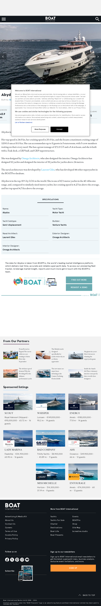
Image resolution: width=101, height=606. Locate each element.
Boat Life (54, 531)
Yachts (53, 517)
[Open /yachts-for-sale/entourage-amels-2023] (83, 472)
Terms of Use (11, 531)
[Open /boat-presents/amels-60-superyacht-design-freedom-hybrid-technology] (75, 373)
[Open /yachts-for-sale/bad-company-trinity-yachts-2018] (50, 438)
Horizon (41, 487)
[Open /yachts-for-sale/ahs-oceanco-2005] (83, 438)
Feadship (9, 454)
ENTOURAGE (77, 483)
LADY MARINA (13, 449)
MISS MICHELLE (47, 483)
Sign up (73, 568)
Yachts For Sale (57, 520)
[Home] (50, 19)
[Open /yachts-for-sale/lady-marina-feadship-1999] (18, 438)
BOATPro (76, 520)
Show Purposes (40, 129)
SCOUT (9, 413)
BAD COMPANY (46, 449)
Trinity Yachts (43, 454)
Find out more (79, 280)
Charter (54, 524)
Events (75, 517)
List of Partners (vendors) (23, 122)
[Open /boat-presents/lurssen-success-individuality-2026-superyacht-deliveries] (75, 355)
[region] (50, 110)
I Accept (59, 129)
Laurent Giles (48, 169)
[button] (3, 56)
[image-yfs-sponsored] (8, 409)
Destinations (56, 528)
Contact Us (10, 524)
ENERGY (75, 413)
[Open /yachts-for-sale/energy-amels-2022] (83, 402)
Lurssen (40, 417)
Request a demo (79, 287)
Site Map (76, 528)
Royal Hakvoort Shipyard (16, 417)
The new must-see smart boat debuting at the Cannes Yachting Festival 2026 (58, 374)
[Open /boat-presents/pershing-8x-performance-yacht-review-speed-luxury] (10, 373)
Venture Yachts (59, 225)
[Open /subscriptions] (23, 574)
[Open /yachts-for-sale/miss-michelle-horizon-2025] (50, 472)
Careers (8, 528)
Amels (72, 417)
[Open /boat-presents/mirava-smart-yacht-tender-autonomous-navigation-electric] (43, 373)
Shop (74, 524)
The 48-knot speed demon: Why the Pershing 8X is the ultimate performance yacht (25, 374)
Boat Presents (56, 535)
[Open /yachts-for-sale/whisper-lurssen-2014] (50, 402)
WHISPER (43, 413)
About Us (9, 520)
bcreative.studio (80, 531)
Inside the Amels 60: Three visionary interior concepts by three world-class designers (91, 374)
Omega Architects (30, 158)
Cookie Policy (11, 535)
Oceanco (74, 454)
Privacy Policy (11, 539)
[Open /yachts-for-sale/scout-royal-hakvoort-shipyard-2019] (18, 402)
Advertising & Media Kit (16, 517)
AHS (72, 449)
